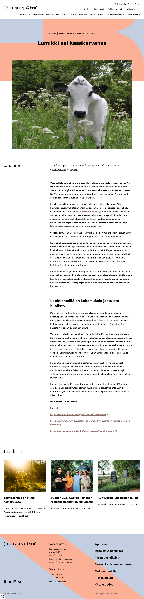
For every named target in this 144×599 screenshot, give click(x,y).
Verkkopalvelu (115, 8)
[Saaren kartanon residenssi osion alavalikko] (123, 15)
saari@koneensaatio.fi (58, 581)
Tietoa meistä (132, 15)
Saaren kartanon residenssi (110, 15)
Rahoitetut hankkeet (42, 15)
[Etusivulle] (31, 8)
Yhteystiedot (132, 9)
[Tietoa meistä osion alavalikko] (139, 15)
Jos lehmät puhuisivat (87, 211)
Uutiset (87, 9)
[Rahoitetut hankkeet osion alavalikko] (53, 15)
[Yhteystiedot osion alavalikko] (139, 9)
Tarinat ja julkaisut (65, 15)
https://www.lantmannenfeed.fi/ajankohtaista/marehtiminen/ (83, 430)
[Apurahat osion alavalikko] (30, 15)
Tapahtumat (99, 9)
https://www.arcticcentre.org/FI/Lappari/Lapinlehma (78, 414)
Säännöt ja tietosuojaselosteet (106, 593)
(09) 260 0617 (59, 562)
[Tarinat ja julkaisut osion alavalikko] (75, 15)
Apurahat (24, 15)
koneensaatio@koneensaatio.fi (62, 559)
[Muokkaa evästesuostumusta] (2, 596)
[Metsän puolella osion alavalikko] (95, 15)
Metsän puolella (86, 15)
